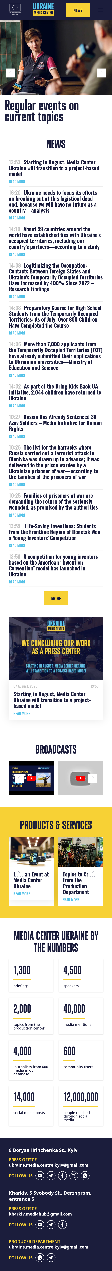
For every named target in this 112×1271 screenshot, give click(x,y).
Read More (17, 181)
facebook (62, 1175)
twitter (73, 1175)
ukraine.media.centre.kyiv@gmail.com (48, 1165)
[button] (10, 73)
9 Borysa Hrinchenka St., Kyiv (43, 1150)
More (56, 598)
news (78, 10)
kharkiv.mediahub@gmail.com (40, 1214)
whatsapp (85, 1175)
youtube (39, 1175)
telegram (51, 1175)
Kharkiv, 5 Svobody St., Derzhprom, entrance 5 (50, 1196)
